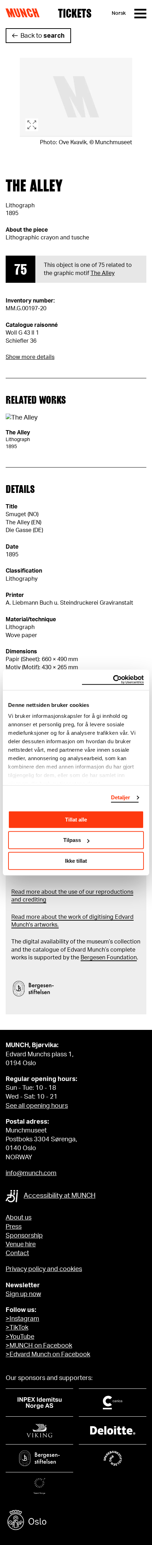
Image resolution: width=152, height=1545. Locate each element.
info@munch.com (31, 1173)
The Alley (102, 273)
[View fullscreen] (76, 97)
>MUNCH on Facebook (39, 1346)
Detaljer (120, 797)
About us (18, 1218)
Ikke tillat (76, 861)
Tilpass (72, 840)
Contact (17, 1253)
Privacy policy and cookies (44, 1269)
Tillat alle (76, 820)
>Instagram (22, 1319)
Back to (43, 36)
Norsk (119, 13)
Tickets (75, 13)
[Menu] (140, 13)
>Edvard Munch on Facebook (48, 1354)
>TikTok (17, 1328)
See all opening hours (37, 1106)
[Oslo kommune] (76, 1520)
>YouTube (20, 1337)
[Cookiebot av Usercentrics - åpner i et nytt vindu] (113, 680)
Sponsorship (24, 1236)
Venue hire (21, 1244)
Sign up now (23, 1294)
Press (14, 1227)
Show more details (30, 357)
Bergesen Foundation (109, 957)
